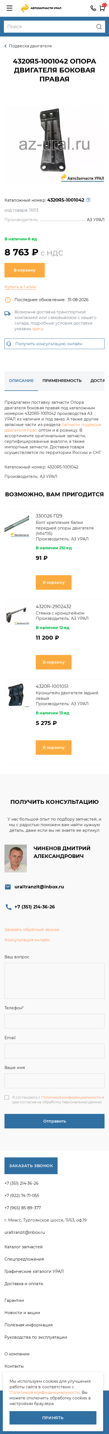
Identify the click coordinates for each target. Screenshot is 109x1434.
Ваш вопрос (16, 956)
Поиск (99, 27)
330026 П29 (49, 516)
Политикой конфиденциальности (71, 1097)
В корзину (24, 270)
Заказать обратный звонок (31, 929)
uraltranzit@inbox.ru (39, 886)
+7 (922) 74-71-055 (21, 1195)
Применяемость (61, 380)
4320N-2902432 (53, 606)
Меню (9, 8)
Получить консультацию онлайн (48, 343)
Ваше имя (14, 1067)
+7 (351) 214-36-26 (93, 8)
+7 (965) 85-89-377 (22, 1207)
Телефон (13, 1007)
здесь (38, 328)
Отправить (54, 1121)
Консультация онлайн (27, 939)
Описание (21, 380)
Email (10, 1037)
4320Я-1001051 (52, 686)
